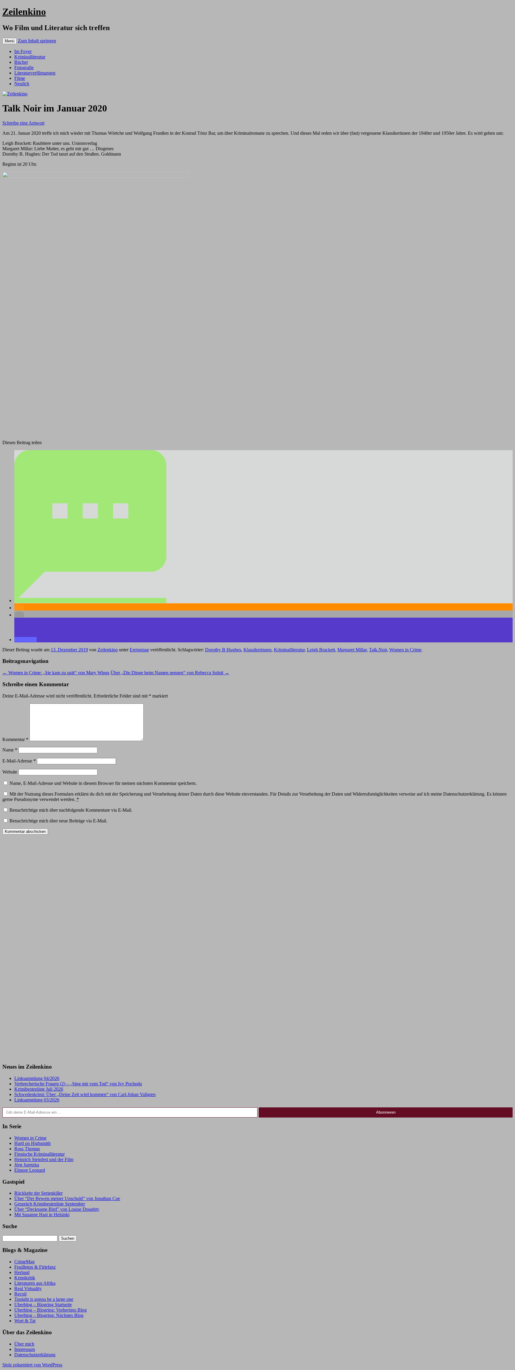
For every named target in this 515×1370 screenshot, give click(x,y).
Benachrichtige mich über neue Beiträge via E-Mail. (58, 820)
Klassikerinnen (257, 649)
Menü (9, 41)
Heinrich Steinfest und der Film (43, 1159)
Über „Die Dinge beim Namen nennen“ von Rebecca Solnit (170, 672)
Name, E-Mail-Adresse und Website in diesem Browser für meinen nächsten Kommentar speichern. (103, 783)
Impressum (24, 1349)
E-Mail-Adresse (19, 760)
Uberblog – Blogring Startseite (43, 1304)
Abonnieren (385, 1112)
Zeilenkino (24, 11)
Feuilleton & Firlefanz (35, 1267)
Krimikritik (24, 1277)
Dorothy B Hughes (223, 649)
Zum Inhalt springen (37, 40)
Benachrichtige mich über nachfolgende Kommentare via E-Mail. (71, 810)
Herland (22, 1272)
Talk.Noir (378, 649)
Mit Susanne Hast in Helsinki (41, 1214)
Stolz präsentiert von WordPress (32, 1364)
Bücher (21, 62)
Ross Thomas (27, 1148)
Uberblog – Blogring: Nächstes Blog (48, 1315)
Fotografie (24, 67)
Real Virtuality (28, 1288)
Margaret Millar (352, 649)
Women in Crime (405, 649)
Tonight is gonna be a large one (43, 1299)
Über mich (24, 1343)
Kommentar (15, 739)
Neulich (21, 83)
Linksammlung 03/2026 (36, 1099)
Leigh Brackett (321, 649)
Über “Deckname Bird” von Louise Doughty (56, 1209)
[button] (90, 600)
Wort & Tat (24, 1320)
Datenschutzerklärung (34, 1354)
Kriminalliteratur (29, 56)
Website (9, 771)
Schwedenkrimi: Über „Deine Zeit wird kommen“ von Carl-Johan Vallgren (85, 1094)
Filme (19, 78)
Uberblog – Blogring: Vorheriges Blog (50, 1309)
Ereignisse (139, 649)
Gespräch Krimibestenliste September (49, 1203)
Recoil (20, 1293)
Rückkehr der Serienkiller (38, 1193)
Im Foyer (23, 51)
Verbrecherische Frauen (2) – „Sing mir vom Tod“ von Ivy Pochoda (78, 1083)
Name (9, 749)
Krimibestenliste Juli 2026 (38, 1089)
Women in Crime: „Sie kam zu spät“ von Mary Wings (55, 672)
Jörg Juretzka (26, 1164)
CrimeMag (24, 1261)
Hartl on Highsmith (32, 1143)
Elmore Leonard (29, 1170)
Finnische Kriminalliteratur (39, 1154)
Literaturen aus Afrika (34, 1283)
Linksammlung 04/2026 (36, 1078)
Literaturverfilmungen (34, 72)
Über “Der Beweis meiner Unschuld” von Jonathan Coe (67, 1198)
